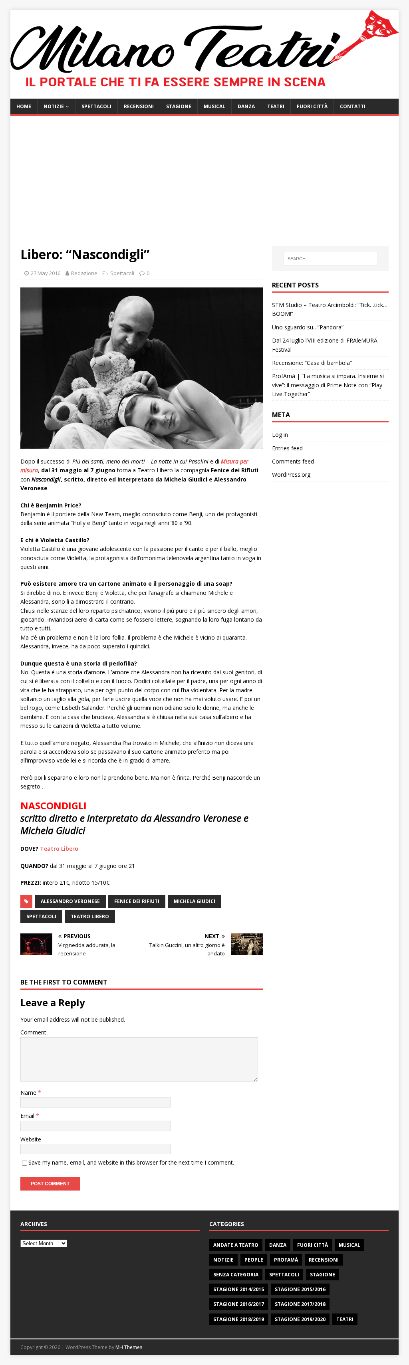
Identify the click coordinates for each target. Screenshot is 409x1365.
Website (30, 1139)
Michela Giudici (194, 901)
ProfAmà (286, 1259)
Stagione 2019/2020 (300, 1319)
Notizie (54, 106)
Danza (246, 106)
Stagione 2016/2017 (238, 1304)
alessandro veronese (70, 901)
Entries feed (287, 448)
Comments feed (293, 461)
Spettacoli (96, 106)
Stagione (178, 106)
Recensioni (139, 106)
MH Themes (128, 1347)
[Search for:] (330, 258)
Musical (214, 106)
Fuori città (312, 106)
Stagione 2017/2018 (300, 1304)
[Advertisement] (204, 186)
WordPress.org (291, 474)
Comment (33, 1032)
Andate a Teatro (235, 1245)
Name (29, 1092)
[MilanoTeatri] (204, 93)
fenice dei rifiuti (136, 901)
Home (23, 106)
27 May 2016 (45, 273)
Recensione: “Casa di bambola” (312, 363)
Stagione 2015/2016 (300, 1289)
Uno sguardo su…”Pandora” (307, 327)
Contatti (352, 106)
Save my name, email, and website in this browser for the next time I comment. (131, 1162)
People (253, 1259)
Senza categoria (235, 1274)
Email (28, 1115)
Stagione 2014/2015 (238, 1289)
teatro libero (90, 916)
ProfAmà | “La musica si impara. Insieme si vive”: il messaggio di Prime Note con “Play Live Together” (328, 385)
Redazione (84, 273)
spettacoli (41, 916)
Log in (280, 434)
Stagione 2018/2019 (238, 1319)
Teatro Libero (59, 848)
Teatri (275, 106)
